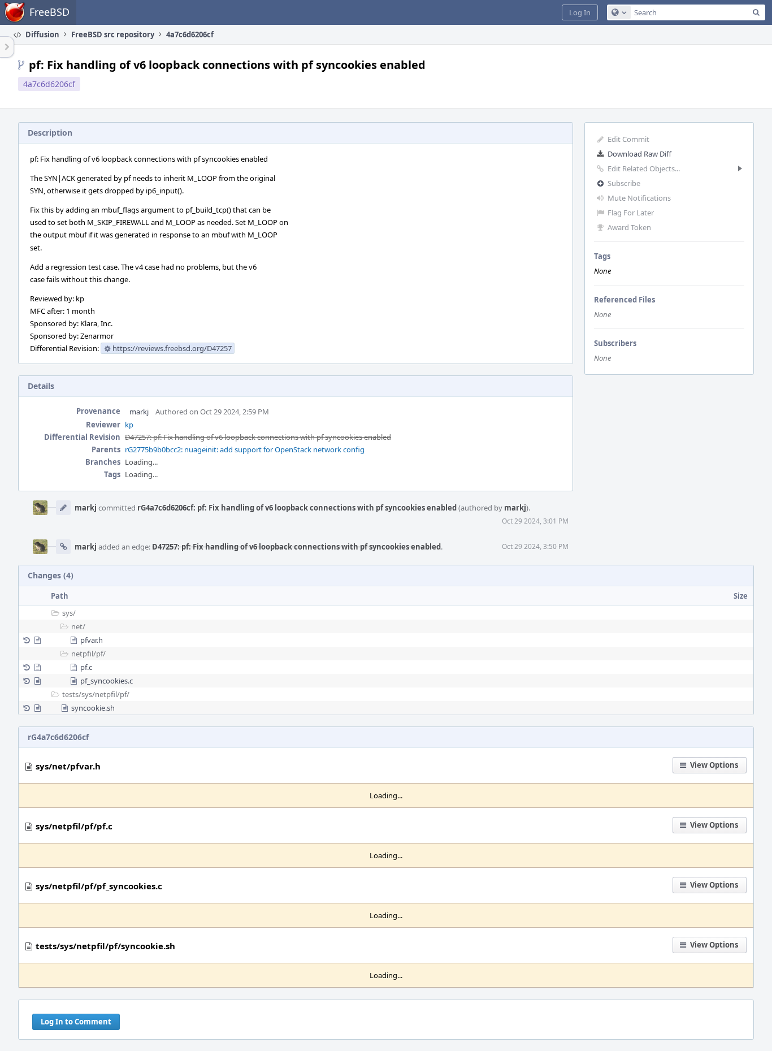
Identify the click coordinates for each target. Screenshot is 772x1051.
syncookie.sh (93, 708)
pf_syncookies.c (106, 681)
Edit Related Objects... (644, 168)
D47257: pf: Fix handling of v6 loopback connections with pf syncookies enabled (258, 437)
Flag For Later (631, 212)
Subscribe (624, 183)
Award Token (629, 227)
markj (139, 411)
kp (129, 424)
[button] (580, 12)
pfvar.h (91, 640)
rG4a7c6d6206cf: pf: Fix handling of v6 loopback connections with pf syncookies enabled (297, 508)
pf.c (86, 667)
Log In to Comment (76, 1022)
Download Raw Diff (639, 154)
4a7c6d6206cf (49, 84)
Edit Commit (628, 139)
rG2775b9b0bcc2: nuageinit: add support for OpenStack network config (245, 449)
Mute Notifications (639, 198)
